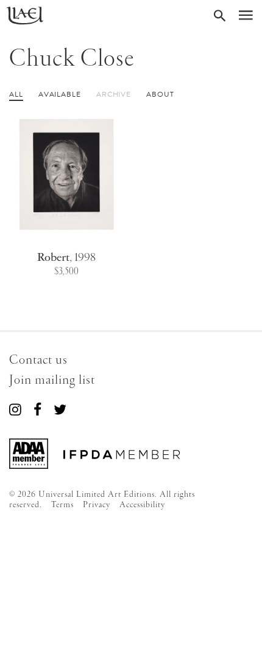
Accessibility (142, 504)
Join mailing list (52, 380)
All (16, 94)
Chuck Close (71, 59)
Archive (113, 94)
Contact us (38, 360)
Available (59, 94)
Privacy (96, 504)
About (160, 94)
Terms (62, 504)
